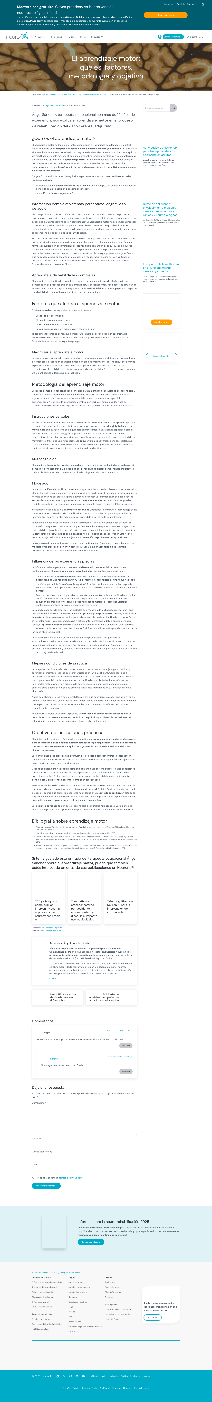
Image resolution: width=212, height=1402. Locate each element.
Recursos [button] (95, 36)
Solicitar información (173, 36)
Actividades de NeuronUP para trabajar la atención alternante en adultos (160, 151)
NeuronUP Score (112, 1319)
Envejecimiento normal (42, 1307)
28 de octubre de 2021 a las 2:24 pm (120, 1057)
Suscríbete (152, 1317)
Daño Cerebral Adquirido (50, 930)
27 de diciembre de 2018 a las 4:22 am (120, 1031)
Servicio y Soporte (186, 4)
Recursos (109, 1297)
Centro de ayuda (112, 1287)
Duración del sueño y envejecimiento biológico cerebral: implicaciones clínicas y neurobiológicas (160, 209)
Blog (70, 1316)
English (76, 1388)
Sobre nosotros (75, 1282)
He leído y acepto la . (59, 1177)
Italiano (86, 1388)
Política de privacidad (99, 1376)
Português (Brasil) (101, 1388)
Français (116, 1388)
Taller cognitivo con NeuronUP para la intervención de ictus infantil (120, 907)
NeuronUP (53, 1058)
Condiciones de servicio (140, 1376)
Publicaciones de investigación (118, 1309)
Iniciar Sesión (196, 36)
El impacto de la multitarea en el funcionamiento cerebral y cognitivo (161, 267)
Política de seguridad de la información (85, 1326)
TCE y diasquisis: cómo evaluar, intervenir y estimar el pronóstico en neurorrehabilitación (48, 910)
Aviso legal (114, 1376)
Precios (84, 36)
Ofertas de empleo (161, 356)
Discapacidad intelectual (42, 1297)
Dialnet (53, 978)
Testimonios (110, 1282)
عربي (147, 1388)
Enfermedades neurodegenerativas (47, 1282)
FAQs (70, 1307)
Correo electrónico (43, 1151)
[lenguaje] (203, 4)
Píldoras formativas (113, 1292)
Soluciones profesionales (79, 1287)
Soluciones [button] (56, 36)
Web (34, 1164)
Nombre (37, 1138)
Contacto (168, 4)
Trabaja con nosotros (77, 1302)
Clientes (72, 36)
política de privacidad (70, 1177)
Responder (126, 1046)
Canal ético (73, 1331)
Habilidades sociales (40, 1329)
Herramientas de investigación (118, 1314)
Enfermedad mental (40, 1302)
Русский (138, 1388)
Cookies (124, 1376)
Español (67, 1388)
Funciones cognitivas (41, 1319)
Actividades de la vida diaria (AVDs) (47, 1324)
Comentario (39, 1102)
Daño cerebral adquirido (51, 928)
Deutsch (127, 1388)
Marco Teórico (74, 1321)
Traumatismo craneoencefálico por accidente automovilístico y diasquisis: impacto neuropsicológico (84, 910)
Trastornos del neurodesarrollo (45, 1287)
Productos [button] (39, 36)
